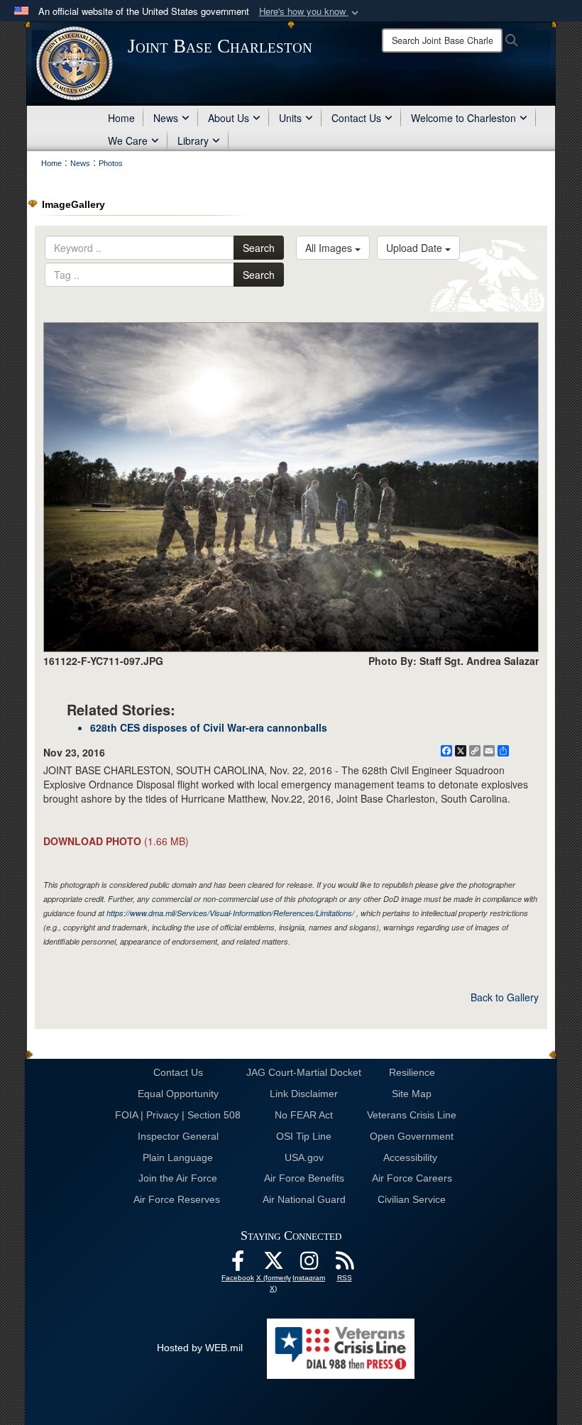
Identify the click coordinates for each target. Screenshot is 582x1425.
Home (121, 118)
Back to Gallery (505, 997)
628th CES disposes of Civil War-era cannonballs (208, 727)
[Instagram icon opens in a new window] (308, 1264)
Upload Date (415, 248)
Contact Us (356, 118)
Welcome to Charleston (463, 118)
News (165, 118)
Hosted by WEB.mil (200, 1347)
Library (193, 140)
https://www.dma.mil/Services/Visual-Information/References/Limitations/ (230, 913)
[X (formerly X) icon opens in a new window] (273, 1264)
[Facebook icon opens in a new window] (238, 1264)
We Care (128, 140)
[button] (310, 11)
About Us (228, 118)
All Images (330, 248)
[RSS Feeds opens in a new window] (344, 1264)
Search (259, 248)
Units (290, 118)
